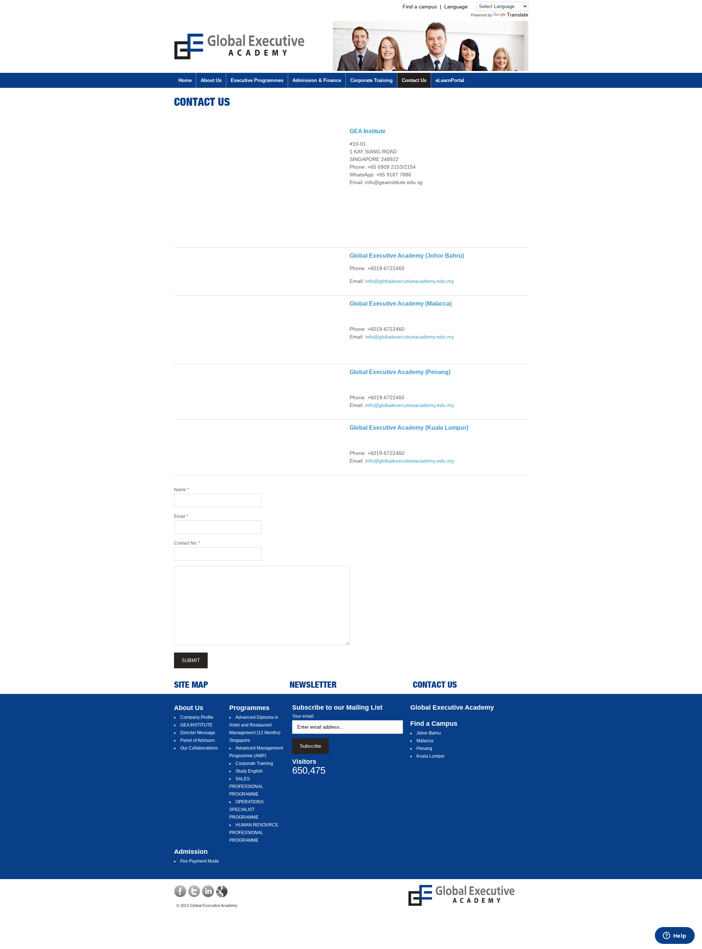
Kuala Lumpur (430, 756)
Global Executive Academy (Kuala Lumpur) (409, 428)
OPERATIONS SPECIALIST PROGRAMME (246, 809)
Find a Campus (433, 723)
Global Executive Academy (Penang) (400, 372)
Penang (424, 748)
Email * (181, 516)
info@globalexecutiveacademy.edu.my (409, 281)
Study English (249, 771)
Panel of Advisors (197, 740)
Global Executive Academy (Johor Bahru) (407, 256)
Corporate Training (254, 763)
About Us (188, 707)
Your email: (303, 716)
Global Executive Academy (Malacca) (401, 303)
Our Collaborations (199, 748)
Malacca (424, 740)
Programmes (249, 707)
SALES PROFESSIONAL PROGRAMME (246, 786)
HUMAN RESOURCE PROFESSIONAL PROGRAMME (253, 832)
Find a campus (420, 7)
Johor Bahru (428, 733)
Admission (191, 851)
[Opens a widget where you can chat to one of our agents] (674, 936)
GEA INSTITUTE (196, 725)
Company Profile (197, 717)
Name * (181, 489)
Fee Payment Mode (199, 861)
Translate (517, 15)
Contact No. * (187, 543)
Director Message (197, 732)
